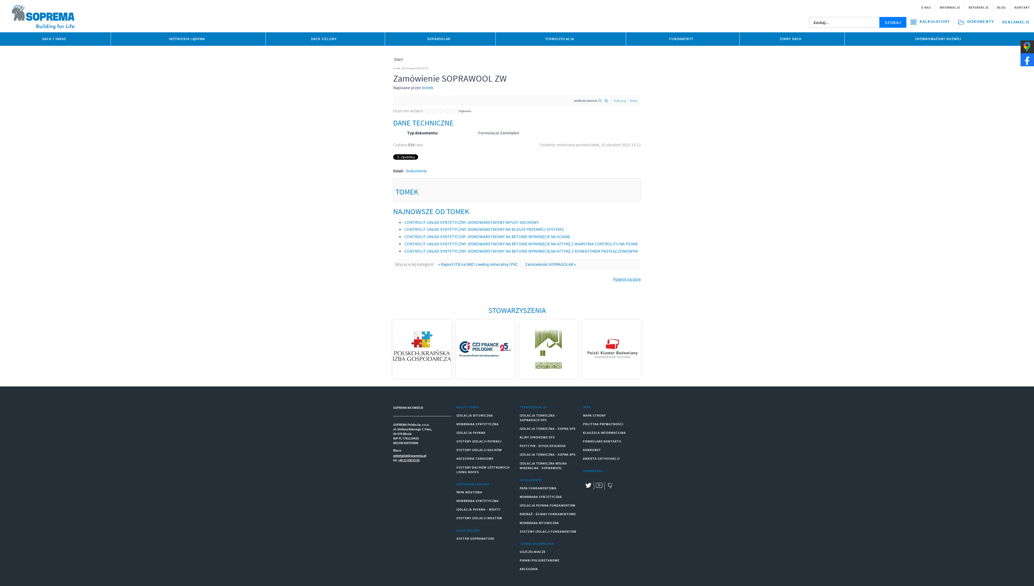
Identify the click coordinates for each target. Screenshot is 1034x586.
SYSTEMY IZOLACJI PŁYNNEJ (479, 441)
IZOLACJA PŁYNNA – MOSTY (478, 509)
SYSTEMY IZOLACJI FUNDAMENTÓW (548, 531)
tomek (427, 87)
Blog (1001, 7)
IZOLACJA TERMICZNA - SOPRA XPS (548, 454)
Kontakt (1022, 7)
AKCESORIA (529, 569)
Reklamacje (1016, 22)
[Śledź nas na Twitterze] (588, 486)
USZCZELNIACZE (533, 552)
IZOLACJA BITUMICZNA (474, 415)
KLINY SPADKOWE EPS (537, 437)
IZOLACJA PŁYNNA (470, 433)
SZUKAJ (893, 22)
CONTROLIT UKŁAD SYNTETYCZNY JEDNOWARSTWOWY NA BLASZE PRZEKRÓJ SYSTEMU (484, 229)
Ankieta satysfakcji (601, 458)
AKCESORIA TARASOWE (475, 458)
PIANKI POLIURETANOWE (540, 560)
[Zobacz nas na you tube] (599, 486)
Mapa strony (594, 415)
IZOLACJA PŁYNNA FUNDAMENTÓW (547, 505)
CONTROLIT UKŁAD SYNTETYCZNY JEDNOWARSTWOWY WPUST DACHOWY (471, 222)
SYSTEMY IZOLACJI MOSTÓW (479, 518)
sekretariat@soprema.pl (409, 456)
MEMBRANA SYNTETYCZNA (477, 424)
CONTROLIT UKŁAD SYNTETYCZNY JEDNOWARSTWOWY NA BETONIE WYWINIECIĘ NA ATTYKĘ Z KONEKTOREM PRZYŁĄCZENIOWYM (521, 251)
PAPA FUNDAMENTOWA (538, 488)
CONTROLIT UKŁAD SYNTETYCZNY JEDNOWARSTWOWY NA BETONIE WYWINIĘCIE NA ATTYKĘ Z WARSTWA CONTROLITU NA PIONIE (521, 243)
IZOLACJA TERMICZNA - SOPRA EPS (548, 429)
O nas (926, 7)
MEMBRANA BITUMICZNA (539, 523)
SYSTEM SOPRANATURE (475, 538)
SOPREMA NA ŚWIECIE (408, 408)
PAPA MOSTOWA (469, 492)
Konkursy (592, 450)
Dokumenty (416, 170)
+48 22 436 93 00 (409, 460)
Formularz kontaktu (602, 441)
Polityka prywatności (603, 424)
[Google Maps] (610, 486)
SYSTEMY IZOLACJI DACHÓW (479, 450)
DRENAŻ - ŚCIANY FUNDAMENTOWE (548, 514)
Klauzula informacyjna (604, 433)
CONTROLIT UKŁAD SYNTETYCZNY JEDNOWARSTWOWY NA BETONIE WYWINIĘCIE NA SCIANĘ (487, 236)
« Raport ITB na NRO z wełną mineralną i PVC (478, 264)
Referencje (979, 7)
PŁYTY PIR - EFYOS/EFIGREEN (543, 446)
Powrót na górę (627, 279)
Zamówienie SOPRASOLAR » (550, 264)
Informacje (949, 7)
